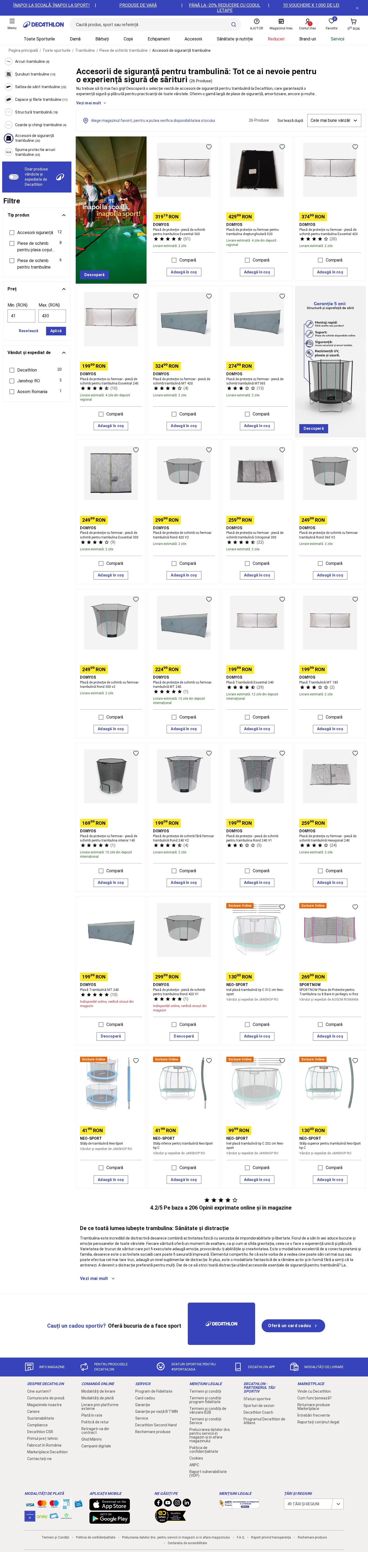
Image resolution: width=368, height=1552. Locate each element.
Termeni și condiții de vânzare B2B (207, 1410)
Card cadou (145, 1398)
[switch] (14, 177)
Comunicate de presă (45, 1398)
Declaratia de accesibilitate (187, 1543)
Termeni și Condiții (55, 1537)
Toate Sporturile (39, 39)
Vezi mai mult (88, 103)
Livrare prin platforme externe (100, 1406)
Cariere (33, 1411)
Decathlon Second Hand (156, 1425)
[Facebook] (158, 1504)
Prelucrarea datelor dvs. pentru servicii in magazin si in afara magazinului (210, 1435)
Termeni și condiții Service (205, 1421)
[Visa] (30, 1504)
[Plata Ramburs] (54, 1517)
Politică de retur (95, 1422)
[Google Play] (109, 1521)
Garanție (142, 1405)
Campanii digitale (96, 1446)
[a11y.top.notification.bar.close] (357, 8)
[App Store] (109, 1508)
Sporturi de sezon (259, 1405)
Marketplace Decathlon (47, 1452)
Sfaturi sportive (257, 1399)
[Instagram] (177, 1504)
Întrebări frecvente (313, 1415)
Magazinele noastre (44, 1405)
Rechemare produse (153, 1432)
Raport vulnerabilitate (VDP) (208, 1473)
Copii (128, 39)
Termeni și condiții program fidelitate (205, 1400)
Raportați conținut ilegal (318, 1422)
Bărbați (102, 39)
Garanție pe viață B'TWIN (156, 1411)
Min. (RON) (17, 305)
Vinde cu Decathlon (314, 1391)
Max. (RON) (49, 305)
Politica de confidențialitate (203, 1449)
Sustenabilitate (40, 1418)
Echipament (159, 39)
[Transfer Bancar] (66, 1507)
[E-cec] (30, 1519)
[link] (94, 275)
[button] (37, 232)
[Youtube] (168, 1504)
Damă (75, 39)
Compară (187, 260)
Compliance (37, 1425)
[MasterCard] (42, 1505)
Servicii (337, 39)
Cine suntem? (39, 1391)
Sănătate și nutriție (235, 39)
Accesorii (193, 39)
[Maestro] (54, 1505)
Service (141, 1418)
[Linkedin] (187, 1504)
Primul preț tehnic (42, 1438)
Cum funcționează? (314, 1398)
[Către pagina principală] (43, 24)
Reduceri (276, 39)
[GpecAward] (170, 1521)
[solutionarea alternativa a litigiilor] (239, 1506)
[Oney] (42, 1516)
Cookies (196, 1458)
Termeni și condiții (205, 1391)
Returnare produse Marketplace (313, 1406)
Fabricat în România (44, 1445)
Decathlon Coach (258, 1412)
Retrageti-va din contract (95, 1430)
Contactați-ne (39, 1459)
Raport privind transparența (271, 1537)
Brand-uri (307, 39)
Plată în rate (91, 1415)
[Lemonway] (66, 1516)
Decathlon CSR (40, 1432)
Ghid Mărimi (91, 1439)
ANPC (194, 1465)
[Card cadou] (78, 1505)
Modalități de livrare (98, 1391)
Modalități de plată (97, 1398)
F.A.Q (240, 1537)
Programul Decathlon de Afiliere (264, 1421)
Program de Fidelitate (153, 1391)
